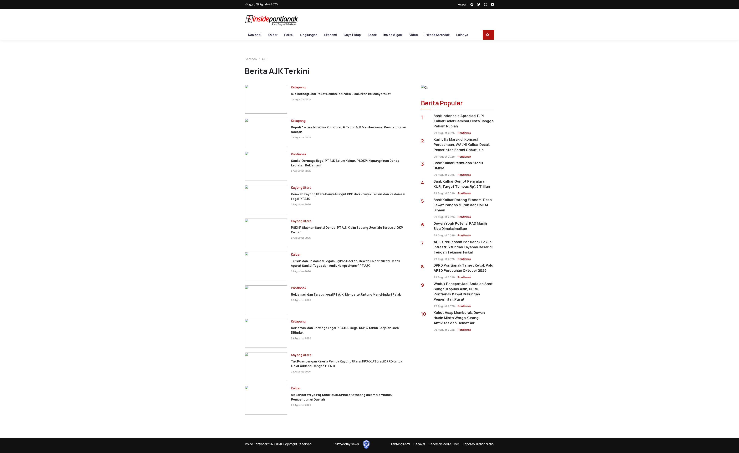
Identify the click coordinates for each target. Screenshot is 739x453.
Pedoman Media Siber (444, 444)
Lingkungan (309, 35)
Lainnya (462, 35)
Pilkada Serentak (437, 35)
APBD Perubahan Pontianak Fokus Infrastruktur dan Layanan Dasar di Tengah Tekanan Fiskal (463, 246)
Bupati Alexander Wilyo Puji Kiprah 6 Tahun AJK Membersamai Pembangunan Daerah (348, 129)
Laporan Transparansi (478, 444)
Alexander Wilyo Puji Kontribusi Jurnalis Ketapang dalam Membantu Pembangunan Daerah (341, 397)
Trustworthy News (346, 444)
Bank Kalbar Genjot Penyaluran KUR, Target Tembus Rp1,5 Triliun (462, 184)
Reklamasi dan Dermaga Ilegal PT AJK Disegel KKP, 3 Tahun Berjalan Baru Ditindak (345, 330)
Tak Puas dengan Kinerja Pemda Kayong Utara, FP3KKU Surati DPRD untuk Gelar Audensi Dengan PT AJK (346, 363)
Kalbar (273, 35)
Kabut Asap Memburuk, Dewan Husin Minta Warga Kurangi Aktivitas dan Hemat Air (459, 317)
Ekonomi (330, 35)
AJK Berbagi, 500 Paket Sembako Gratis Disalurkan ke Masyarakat (341, 94)
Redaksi (419, 444)
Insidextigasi (393, 35)
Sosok (372, 35)
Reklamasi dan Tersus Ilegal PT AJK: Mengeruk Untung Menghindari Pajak (346, 294)
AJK (264, 59)
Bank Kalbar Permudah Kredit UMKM (458, 165)
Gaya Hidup (352, 35)
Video (413, 35)
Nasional (254, 35)
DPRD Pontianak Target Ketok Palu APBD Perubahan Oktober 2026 (463, 268)
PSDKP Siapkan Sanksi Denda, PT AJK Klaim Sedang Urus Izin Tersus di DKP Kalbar (347, 229)
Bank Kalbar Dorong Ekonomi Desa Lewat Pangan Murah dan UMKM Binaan (463, 204)
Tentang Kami (400, 444)
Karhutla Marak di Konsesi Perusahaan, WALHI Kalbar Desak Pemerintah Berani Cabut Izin (462, 144)
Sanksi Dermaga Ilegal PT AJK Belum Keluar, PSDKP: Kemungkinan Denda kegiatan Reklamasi (345, 163)
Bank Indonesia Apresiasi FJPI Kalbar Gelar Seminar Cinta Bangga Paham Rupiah (464, 120)
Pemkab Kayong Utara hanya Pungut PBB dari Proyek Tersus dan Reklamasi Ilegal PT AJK (348, 196)
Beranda (251, 59)
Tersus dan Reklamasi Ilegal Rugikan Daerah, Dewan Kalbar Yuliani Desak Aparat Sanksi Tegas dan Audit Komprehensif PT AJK (345, 263)
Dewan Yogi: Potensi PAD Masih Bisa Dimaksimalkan (460, 226)
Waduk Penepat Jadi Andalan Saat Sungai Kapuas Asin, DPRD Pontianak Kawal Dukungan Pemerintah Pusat (463, 291)
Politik (288, 35)
